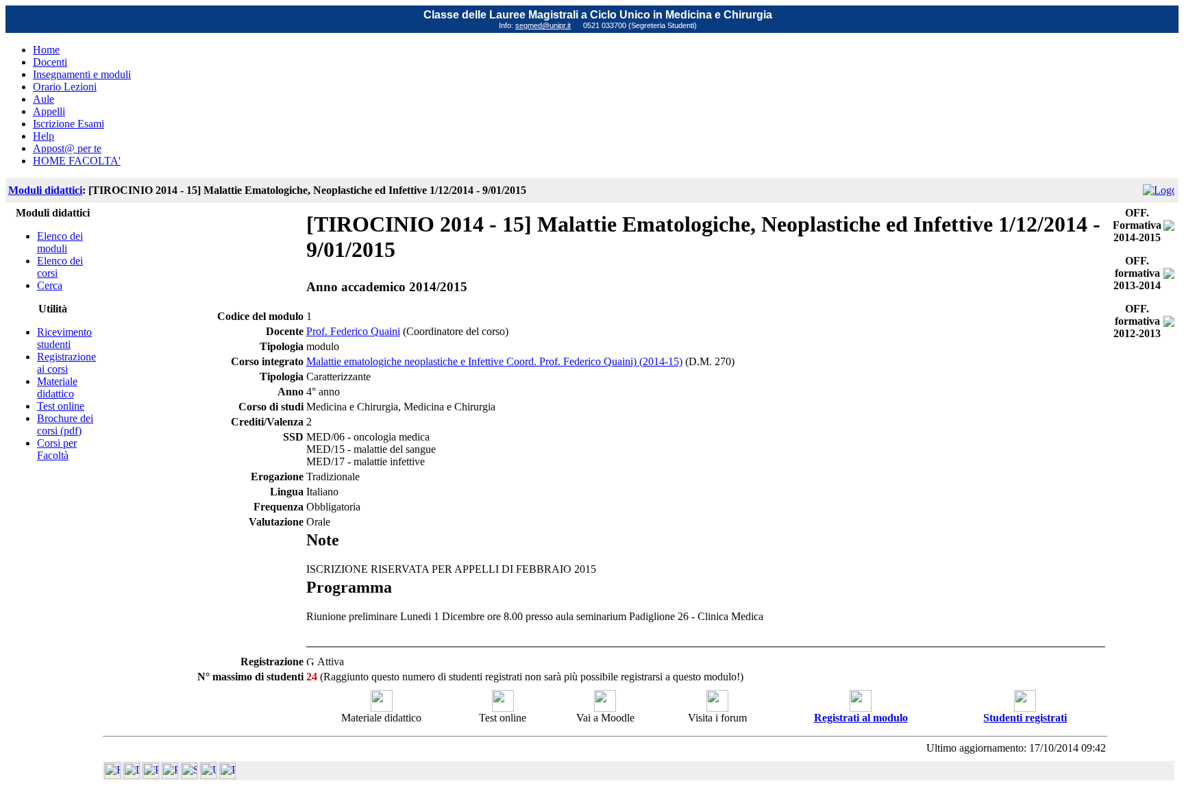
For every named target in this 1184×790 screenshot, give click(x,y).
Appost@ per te (67, 148)
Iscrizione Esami (68, 123)
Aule (43, 99)
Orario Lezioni (65, 86)
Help (43, 136)
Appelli (49, 111)
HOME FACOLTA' (77, 160)
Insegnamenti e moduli (82, 74)
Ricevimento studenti (64, 338)
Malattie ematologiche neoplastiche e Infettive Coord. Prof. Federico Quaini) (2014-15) (494, 361)
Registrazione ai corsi (66, 363)
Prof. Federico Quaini (353, 331)
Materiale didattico (57, 387)
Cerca (49, 285)
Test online (60, 406)
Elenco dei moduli (60, 242)
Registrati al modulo (861, 718)
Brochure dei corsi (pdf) (65, 424)
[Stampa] (227, 775)
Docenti (50, 62)
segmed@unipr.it (543, 25)
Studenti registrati (1025, 718)
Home (46, 49)
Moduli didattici (45, 190)
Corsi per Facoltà (57, 449)
